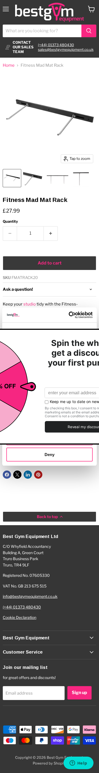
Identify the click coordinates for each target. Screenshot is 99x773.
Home (9, 65)
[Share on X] (17, 475)
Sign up (79, 692)
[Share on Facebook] (7, 475)
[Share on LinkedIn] (28, 475)
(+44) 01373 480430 (56, 45)
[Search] (88, 31)
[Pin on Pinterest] (38, 475)
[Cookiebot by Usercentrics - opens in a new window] (70, 314)
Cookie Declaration (19, 617)
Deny (49, 454)
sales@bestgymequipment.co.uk (66, 49)
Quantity (10, 221)
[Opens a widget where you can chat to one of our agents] (78, 763)
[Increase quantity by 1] (51, 233)
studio (29, 304)
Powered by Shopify (50, 763)
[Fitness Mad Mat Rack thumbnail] (12, 178)
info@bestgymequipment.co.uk (30, 596)
